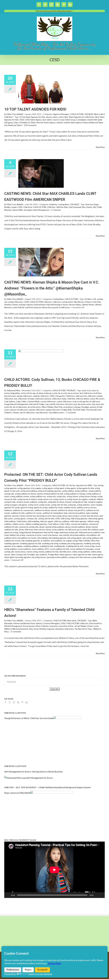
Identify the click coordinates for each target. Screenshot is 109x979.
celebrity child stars (41, 396)
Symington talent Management (36, 210)
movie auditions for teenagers (82, 549)
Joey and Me (50, 404)
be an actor (62, 393)
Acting (100, 485)
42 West (88, 299)
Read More (100, 147)
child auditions (10, 521)
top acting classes (39, 557)
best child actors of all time (90, 393)
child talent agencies (78, 521)
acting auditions (81, 491)
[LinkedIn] (27, 702)
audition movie (70, 507)
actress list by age (28, 393)
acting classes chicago (88, 496)
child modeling (33, 521)
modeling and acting (50, 543)
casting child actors (15, 302)
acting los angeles (95, 502)
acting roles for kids (59, 505)
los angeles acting (70, 541)
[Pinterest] (22, 702)
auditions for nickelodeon (53, 513)
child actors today (59, 399)
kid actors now (71, 404)
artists (61, 117)
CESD (21, 120)
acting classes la (59, 499)
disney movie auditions (55, 529)
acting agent (59, 488)
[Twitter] (10, 702)
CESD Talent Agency (33, 120)
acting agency (47, 488)
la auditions (45, 541)
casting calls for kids (46, 518)
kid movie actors (84, 404)
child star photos (82, 399)
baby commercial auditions (74, 513)
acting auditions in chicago (74, 494)
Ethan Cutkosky (42, 626)
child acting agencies (79, 518)
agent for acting (26, 507)
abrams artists (52, 117)
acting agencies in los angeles (29, 488)
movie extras (20, 552)
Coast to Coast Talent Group (64, 120)
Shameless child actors (64, 629)
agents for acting (41, 507)
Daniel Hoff (92, 120)
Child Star (51, 207)
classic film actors (97, 399)
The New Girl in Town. (83, 629)
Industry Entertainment (36, 304)
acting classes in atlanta (27, 499)
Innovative (53, 626)
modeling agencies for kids (30, 543)
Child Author (22, 521)
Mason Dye (46, 307)
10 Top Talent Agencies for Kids (32, 117)
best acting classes (60, 516)
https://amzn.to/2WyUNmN (17, 793)
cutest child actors (64, 401)
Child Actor (27, 207)
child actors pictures (43, 399)
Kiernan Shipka (75, 304)
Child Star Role (62, 207)
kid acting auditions (78, 535)
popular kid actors (53, 410)
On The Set (70, 485)
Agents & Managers (61, 114)
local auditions (56, 541)
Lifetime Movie (88, 304)
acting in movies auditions (26, 502)
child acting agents (95, 518)
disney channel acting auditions (51, 527)
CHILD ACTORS (76, 114)
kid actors (60, 404)
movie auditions (24, 549)
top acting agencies (23, 557)
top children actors (56, 412)
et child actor (95, 401)
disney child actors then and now (32, 529)
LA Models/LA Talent (27, 122)
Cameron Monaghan (51, 623)
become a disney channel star (24, 516)
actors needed (96, 505)
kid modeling (42, 538)
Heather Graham (11, 304)
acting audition (68, 491)
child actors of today (26, 399)
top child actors (42, 412)
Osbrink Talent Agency (73, 122)
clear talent (47, 120)
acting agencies (10, 488)
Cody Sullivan (9, 401)
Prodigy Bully (66, 410)
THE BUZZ (88, 114)
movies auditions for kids (48, 552)
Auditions (53, 204)
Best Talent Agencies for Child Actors (80, 117)
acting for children (96, 499)
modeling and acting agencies (71, 543)
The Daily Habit (79, 410)
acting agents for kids (85, 488)
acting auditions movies (19, 496)
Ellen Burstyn (79, 302)
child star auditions (61, 521)
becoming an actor (44, 516)
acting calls (51, 496)
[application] (54, 870)
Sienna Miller (18, 210)
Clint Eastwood (75, 207)
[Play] (8, 895)
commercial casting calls (28, 527)
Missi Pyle (58, 407)
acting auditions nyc (38, 496)
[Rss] (18, 702)
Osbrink (59, 122)
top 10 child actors (27, 412)
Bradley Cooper (10, 207)
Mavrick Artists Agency (45, 122)
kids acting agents (74, 538)
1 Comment (56, 210)
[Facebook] (5, 702)
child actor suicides (95, 396)
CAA (94, 299)
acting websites (83, 505)
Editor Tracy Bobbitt (15, 114)
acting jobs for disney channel (59, 502)
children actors (18, 524)
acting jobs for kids (79, 502)
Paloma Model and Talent (93, 122)
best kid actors (10, 396)
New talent (71, 620)
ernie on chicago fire (81, 401)
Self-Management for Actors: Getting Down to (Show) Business (33, 771)
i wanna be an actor (33, 535)
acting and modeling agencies (49, 491)
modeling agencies (11, 543)
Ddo (16, 122)
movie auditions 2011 (40, 549)
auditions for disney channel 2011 (71, 510)
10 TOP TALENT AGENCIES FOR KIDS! (35, 109)
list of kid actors (34, 407)
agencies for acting (11, 507)
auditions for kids (18, 513)
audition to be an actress (87, 507)
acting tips (72, 505)
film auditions (93, 529)
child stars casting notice (63, 302)
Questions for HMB (84, 485)
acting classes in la (44, 499)
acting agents (70, 488)
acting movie (33, 505)
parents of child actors (61, 307)
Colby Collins (21, 401)
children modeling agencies (36, 524)
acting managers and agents (15, 505)
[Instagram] (14, 702)
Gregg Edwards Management (16, 404)
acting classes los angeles (77, 499)
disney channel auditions (75, 527)
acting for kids (10, 502)
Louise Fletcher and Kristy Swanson (26, 307)
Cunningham (81, 120)
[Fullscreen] (101, 895)
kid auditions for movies (27, 538)
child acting (65, 518)
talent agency (97, 554)
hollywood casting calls (69, 532)
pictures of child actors (19, 410)
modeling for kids (46, 546)
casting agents (20, 518)
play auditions (41, 554)
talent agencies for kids (82, 554)
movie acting (89, 546)
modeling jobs (59, 546)
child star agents (46, 521)
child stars (48, 302)
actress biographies (12, 393)
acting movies (44, 505)
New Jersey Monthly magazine (41, 629)
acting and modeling (28, 491)
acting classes (72, 496)
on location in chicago (71, 407)
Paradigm (85, 407)
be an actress (73, 393)
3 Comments (16, 631)
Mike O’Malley (47, 407)
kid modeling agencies (57, 538)
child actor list (81, 396)
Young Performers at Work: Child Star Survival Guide (28, 718)
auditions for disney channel (45, 510)
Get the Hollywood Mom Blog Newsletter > (55, 11)
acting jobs (42, 502)
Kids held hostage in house (57, 304)
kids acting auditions (91, 538)
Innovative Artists (66, 626)
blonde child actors (24, 396)
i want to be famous (50, 535)
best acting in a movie (77, 516)
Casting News (63, 204)
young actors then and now (79, 557)
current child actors (48, 401)
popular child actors (37, 410)
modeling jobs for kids (74, 546)
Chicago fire (60, 396)
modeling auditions (31, 546)
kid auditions (92, 535)
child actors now (10, 399)
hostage (22, 304)
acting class (61, 496)
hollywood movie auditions (89, 532)
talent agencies (65, 554)
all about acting (42, 393)
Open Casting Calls (18, 554)
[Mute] (96, 895)
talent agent (9, 557)
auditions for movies (34, 513)
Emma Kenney (29, 626)
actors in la (86, 390)
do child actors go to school (76, 529)
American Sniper (92, 204)
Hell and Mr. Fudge (36, 404)
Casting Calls (32, 518)
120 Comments (30, 125)
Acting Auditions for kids (53, 494)
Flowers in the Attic (93, 302)
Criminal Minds (33, 401)
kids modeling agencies (30, 541)
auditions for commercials (23, 510)
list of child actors (20, 407)
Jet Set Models (80, 626)
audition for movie (55, 507)
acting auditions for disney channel (29, 494)
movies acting (32, 552)
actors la (94, 390)
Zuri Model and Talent (13, 125)
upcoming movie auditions (57, 557)
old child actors (65, 552)
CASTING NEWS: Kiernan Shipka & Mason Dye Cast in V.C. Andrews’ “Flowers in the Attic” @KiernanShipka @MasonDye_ (51, 288)
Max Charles (87, 207)
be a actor (53, 393)
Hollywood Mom (13, 390)
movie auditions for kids (59, 549)
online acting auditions (81, 552)
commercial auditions (79, 524)
